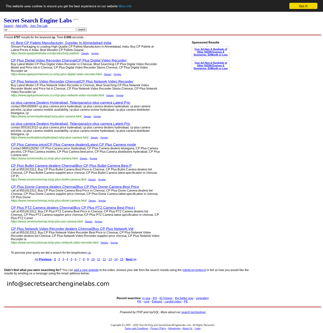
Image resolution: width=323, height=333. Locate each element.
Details (85, 53)
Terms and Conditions (136, 328)
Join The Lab (38, 25)
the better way (184, 298)
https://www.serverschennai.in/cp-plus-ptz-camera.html (47, 221)
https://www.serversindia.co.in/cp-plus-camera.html (44, 158)
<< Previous (43, 259)
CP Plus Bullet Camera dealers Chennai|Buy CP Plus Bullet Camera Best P (71, 166)
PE (186, 301)
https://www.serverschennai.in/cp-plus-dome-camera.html (48, 200)
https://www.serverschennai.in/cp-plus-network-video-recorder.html (55, 242)
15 (121, 259)
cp (89, 252)
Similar (95, 53)
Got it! (303, 6)
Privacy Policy (158, 328)
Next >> (131, 259)
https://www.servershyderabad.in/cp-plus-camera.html (46, 116)
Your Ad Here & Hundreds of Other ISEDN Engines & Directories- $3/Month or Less (211, 52)
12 (104, 259)
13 (110, 259)
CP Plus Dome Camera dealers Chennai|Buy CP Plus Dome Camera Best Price (75, 187)
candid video (173, 301)
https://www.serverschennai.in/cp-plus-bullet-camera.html (48, 179)
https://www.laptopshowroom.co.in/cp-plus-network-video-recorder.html (57, 95)
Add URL (22, 25)
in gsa (146, 298)
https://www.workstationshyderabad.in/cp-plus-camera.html (49, 137)
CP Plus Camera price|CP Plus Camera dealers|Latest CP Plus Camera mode (73, 145)
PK (139, 301)
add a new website (86, 270)
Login (198, 328)
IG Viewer (166, 298)
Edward (157, 301)
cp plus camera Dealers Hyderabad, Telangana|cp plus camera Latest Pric (70, 103)
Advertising (174, 328)
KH (155, 298)
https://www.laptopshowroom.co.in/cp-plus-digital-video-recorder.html (56, 74)
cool (146, 301)
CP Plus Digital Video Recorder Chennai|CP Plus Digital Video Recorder (69, 60)
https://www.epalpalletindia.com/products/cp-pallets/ (45, 53)
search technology (193, 312)
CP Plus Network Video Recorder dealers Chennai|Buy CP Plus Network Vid (72, 229)
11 (98, 259)
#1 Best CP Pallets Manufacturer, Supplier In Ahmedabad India (61, 43)
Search (8, 25)
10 (93, 259)
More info (125, 6)
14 (116, 259)
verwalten (202, 298)
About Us (187, 328)
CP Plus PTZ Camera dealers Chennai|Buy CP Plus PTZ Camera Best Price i (73, 208)
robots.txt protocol (194, 270)
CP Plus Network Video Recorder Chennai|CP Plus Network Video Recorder (72, 81)
